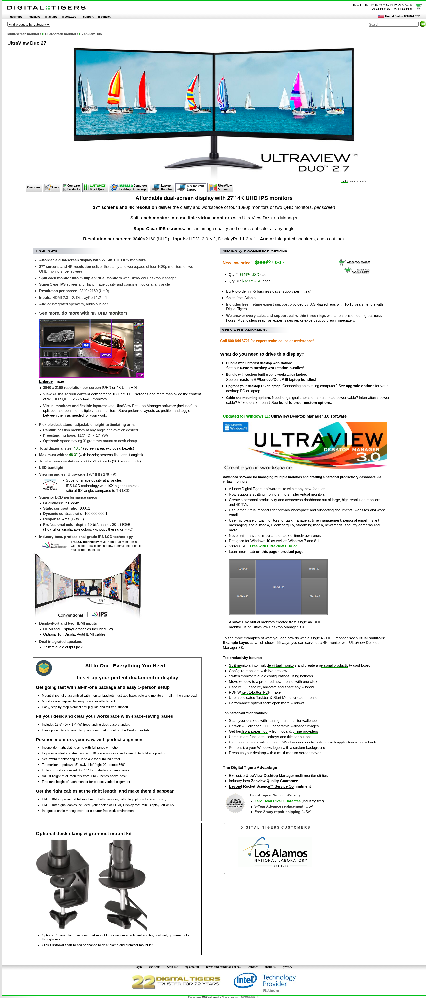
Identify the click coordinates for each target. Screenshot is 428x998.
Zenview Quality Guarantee (274, 781)
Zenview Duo (92, 34)
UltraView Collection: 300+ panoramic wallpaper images (274, 726)
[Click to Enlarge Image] (214, 178)
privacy (287, 967)
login (139, 967)
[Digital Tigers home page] (47, 9)
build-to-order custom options (305, 402)
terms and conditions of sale (223, 967)
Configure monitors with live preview (258, 671)
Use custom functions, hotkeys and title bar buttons (270, 737)
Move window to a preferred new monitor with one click (273, 681)
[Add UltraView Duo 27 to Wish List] (357, 273)
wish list (172, 967)
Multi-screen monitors (24, 34)
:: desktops (14, 16)
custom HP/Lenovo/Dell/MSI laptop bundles (277, 379)
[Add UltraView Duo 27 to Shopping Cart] (354, 265)
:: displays (33, 16)
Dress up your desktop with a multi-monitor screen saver (275, 753)
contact (253, 967)
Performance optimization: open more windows (267, 703)
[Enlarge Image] (278, 614)
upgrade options (360, 386)
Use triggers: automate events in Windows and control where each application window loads (303, 742)
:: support (87, 16)
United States (394, 16)
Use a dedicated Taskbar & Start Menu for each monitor (274, 697)
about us (270, 967)
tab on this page (263, 551)
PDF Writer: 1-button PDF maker (255, 692)
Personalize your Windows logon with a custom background (277, 747)
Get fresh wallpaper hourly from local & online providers (273, 731)
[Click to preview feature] (305, 470)
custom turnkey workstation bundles (271, 368)
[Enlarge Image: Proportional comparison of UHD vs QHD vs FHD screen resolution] (91, 376)
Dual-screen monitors (61, 34)
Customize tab (138, 730)
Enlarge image (51, 381)
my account (192, 967)
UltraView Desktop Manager (270, 775)
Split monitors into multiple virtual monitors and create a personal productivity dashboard (299, 665)
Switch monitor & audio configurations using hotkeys (271, 676)
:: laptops (51, 16)
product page (291, 551)
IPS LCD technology (85, 542)
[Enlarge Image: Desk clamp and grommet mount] (91, 930)
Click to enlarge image (353, 180)
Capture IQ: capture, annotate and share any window (271, 687)
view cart (154, 967)
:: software (69, 16)
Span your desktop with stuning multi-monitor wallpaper (273, 720)
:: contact (104, 16)
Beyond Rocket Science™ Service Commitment (270, 786)
